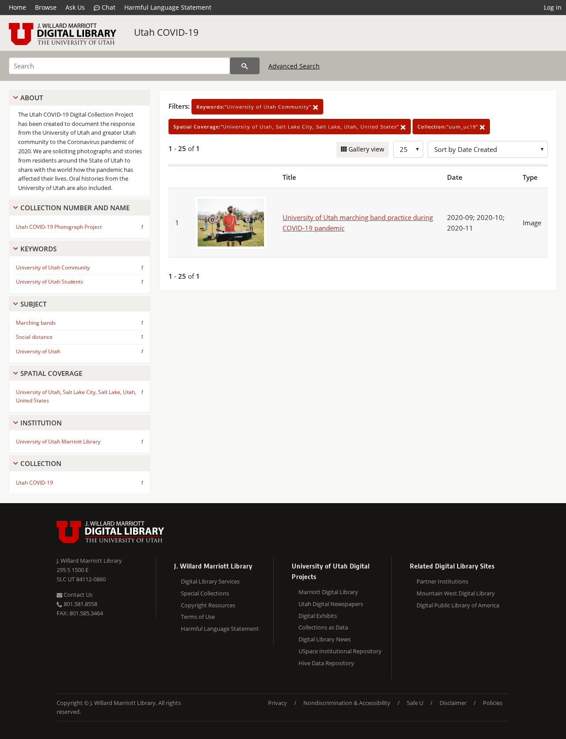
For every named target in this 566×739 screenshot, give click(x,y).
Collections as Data (323, 627)
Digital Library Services (210, 581)
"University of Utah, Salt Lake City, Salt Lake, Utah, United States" (287, 126)
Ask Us (75, 7)
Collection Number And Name (75, 207)
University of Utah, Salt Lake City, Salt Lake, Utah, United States (76, 396)
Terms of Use (198, 617)
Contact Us (77, 595)
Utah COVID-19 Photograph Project (59, 227)
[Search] (245, 65)
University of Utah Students (49, 281)
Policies (492, 703)
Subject (33, 303)
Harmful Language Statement (167, 7)
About (31, 97)
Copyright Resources (208, 605)
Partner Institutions (442, 581)
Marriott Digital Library (328, 592)
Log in (553, 7)
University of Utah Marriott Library (58, 441)
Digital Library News (324, 639)
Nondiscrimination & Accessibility (346, 703)
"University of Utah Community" (254, 106)
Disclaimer (453, 703)
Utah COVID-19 (166, 32)
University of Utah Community (53, 267)
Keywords (38, 248)
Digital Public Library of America (458, 605)
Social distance (34, 337)
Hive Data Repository (326, 663)
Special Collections (205, 593)
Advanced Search (294, 66)
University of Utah (38, 351)
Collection (40, 463)
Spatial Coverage (51, 373)
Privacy (277, 703)
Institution (41, 422)
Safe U (415, 703)
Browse (46, 7)
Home (17, 7)
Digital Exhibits (317, 616)
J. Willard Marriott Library (89, 561)
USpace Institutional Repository (340, 651)
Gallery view (365, 149)
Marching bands (36, 322)
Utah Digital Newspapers (330, 604)
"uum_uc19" (448, 126)
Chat (107, 7)
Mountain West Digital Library (456, 593)
